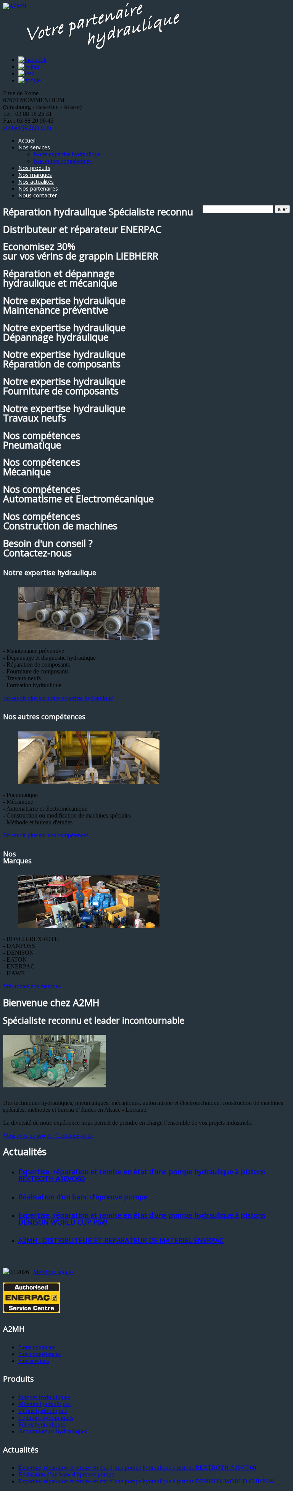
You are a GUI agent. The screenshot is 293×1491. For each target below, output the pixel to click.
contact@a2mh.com (27, 127)
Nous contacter (37, 195)
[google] (29, 80)
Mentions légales (53, 1272)
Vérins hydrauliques (42, 1411)
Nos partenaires (38, 188)
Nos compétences (39, 1354)
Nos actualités (36, 181)
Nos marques (35, 174)
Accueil (26, 140)
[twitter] (29, 66)
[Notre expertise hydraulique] (88, 638)
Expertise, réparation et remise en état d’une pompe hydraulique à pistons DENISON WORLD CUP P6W (142, 1218)
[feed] (26, 73)
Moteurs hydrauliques (44, 1404)
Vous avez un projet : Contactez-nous (48, 1135)
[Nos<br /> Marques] (88, 926)
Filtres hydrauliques (42, 1424)
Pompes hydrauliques (44, 1397)
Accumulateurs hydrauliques (52, 1431)
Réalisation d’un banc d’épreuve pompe (83, 1196)
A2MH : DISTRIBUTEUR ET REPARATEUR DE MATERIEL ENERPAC (121, 1240)
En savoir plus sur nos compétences (46, 835)
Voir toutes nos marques (32, 986)
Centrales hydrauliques (45, 1417)
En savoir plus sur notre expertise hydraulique (58, 698)
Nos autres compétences (63, 161)
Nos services (34, 147)
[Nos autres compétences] (88, 782)
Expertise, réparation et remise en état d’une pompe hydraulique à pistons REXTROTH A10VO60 (142, 1175)
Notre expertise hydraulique (67, 154)
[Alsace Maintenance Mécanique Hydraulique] (6, 1272)
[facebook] (32, 59)
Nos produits (34, 168)
